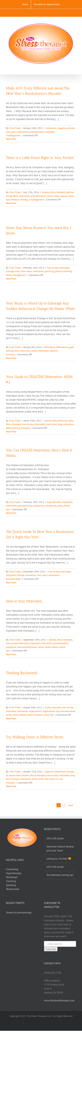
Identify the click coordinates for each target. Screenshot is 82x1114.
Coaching (11, 881)
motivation (51, 128)
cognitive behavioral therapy (59, 771)
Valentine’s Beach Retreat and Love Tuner (60, 848)
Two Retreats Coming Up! (59, 875)
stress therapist (35, 714)
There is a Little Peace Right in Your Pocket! (40, 158)
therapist (50, 131)
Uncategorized (13, 135)
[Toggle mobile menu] (74, 68)
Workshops (12, 877)
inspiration (67, 501)
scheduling (50, 505)
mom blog (57, 424)
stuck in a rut (55, 778)
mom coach (26, 271)
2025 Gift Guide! (55, 838)
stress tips (49, 714)
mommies (25, 350)
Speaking (11, 885)
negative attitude (66, 128)
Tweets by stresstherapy (18, 912)
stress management (16, 274)
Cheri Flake (15, 128)
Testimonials (12, 889)
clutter (48, 707)
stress (50, 195)
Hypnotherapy (13, 873)
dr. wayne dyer (13, 775)
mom (16, 350)
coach (70, 420)
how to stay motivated (58, 267)
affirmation (49, 347)
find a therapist (57, 192)
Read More (11, 138)
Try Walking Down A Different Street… (35, 737)
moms (34, 350)
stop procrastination (27, 646)
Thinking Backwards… (22, 673)
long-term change (15, 575)
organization (35, 711)
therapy (24, 199)
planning (49, 271)
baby (55, 420)
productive (39, 505)
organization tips (51, 711)
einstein (25, 775)
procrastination (37, 131)
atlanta (45, 192)
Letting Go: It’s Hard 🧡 (58, 858)
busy (49, 501)
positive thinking (63, 271)
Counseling (12, 869)
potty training (13, 427)
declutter (56, 501)
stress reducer (60, 195)
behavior (62, 420)
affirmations (62, 347)
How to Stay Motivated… (24, 601)
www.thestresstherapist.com (59, 1000)
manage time (12, 271)
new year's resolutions (17, 131)
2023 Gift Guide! (55, 867)
